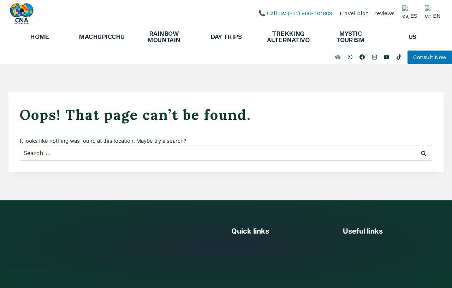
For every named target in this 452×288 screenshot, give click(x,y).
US (412, 36)
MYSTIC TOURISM (350, 36)
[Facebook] (362, 57)
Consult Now (429, 57)
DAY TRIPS (226, 36)
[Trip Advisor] (338, 57)
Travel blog (354, 13)
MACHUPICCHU (101, 36)
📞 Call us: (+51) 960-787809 (295, 13)
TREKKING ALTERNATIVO (288, 36)
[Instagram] (374, 57)
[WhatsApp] (350, 57)
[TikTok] (398, 57)
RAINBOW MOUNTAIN (163, 36)
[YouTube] (386, 57)
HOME (39, 36)
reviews (384, 13)
